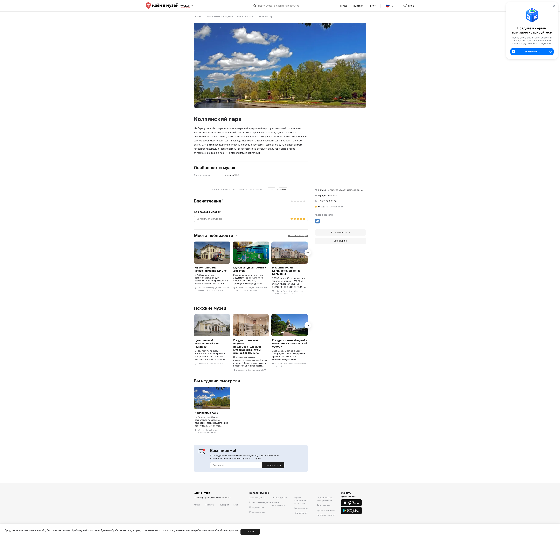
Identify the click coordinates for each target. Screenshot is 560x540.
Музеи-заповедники (278, 503)
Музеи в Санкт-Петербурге (239, 16)
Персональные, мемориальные (324, 499)
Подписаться (273, 465)
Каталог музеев (214, 16)
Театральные (323, 505)
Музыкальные (301, 508)
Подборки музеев (326, 515)
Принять (250, 532)
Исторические (256, 507)
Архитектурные (257, 497)
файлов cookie (91, 530)
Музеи (344, 5)
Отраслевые (300, 513)
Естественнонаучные (260, 502)
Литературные (279, 497)
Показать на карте (298, 235)
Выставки (358, 5)
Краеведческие (257, 512)
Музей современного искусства (301, 500)
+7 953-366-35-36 (327, 201)
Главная (198, 16)
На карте (209, 504)
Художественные (326, 510)
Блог (373, 5)
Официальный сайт (327, 195)
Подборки (224, 504)
